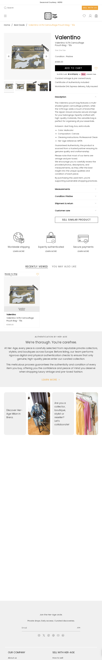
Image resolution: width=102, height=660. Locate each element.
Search (9, 7)
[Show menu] (5, 16)
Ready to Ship (11, 274)
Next (46, 56)
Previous (9, 56)
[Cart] (96, 16)
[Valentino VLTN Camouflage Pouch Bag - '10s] (22, 294)
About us (12, 657)
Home (7, 25)
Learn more (18, 251)
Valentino (67, 37)
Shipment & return (64, 203)
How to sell (57, 657)
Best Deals (19, 25)
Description (60, 96)
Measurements (62, 189)
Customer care (62, 210)
